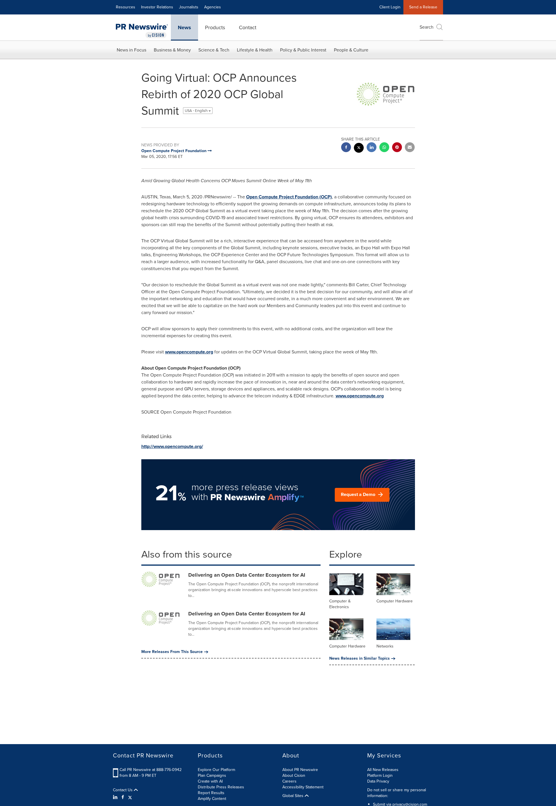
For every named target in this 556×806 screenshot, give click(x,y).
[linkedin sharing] (371, 148)
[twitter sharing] (359, 148)
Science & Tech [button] (213, 50)
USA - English (197, 110)
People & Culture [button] (351, 50)
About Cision (293, 775)
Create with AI (210, 781)
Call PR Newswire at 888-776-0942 (151, 770)
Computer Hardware (394, 601)
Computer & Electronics (340, 604)
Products (215, 27)
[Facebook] (122, 797)
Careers (289, 781)
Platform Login (380, 775)
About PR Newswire (300, 770)
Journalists (188, 7)
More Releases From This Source (172, 652)
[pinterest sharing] (397, 148)
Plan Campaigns (212, 775)
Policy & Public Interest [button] (303, 50)
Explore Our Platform (216, 770)
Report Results (211, 793)
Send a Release (423, 7)
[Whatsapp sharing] (384, 148)
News (184, 27)
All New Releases (382, 770)
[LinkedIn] (116, 797)
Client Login (389, 7)
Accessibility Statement (302, 787)
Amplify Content (212, 799)
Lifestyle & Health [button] (254, 50)
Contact (247, 27)
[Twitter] (130, 797)
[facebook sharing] (346, 148)
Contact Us (123, 790)
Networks (385, 646)
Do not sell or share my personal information (396, 793)
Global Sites (293, 796)
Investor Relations (157, 7)
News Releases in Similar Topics (359, 658)
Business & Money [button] (172, 50)
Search (427, 27)
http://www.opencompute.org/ (172, 446)
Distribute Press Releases (221, 787)
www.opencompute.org (189, 351)
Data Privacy (378, 781)
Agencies (212, 7)
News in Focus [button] (131, 50)
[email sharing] (410, 148)
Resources (125, 7)
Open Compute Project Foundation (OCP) (289, 196)
